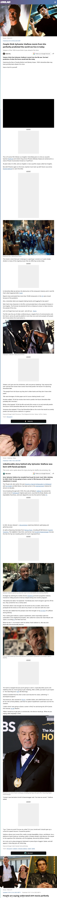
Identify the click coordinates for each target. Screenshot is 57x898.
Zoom (34, 311)
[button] (53, 54)
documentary (23, 525)
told (18, 691)
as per (13, 708)
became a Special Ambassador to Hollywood (38, 484)
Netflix (33, 848)
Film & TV (9, 38)
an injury (43, 610)
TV (46, 495)
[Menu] (55, 2)
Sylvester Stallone (22, 848)
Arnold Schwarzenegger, (42, 532)
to (14, 619)
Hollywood (16, 493)
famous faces (28, 530)
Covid (20, 293)
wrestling (30, 596)
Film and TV (9, 416)
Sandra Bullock (7, 169)
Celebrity (9, 458)
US (42, 296)
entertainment (40, 486)
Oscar (23, 699)
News (14, 458)
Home (4, 38)
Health (29, 848)
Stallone (10, 159)
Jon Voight (9, 486)
